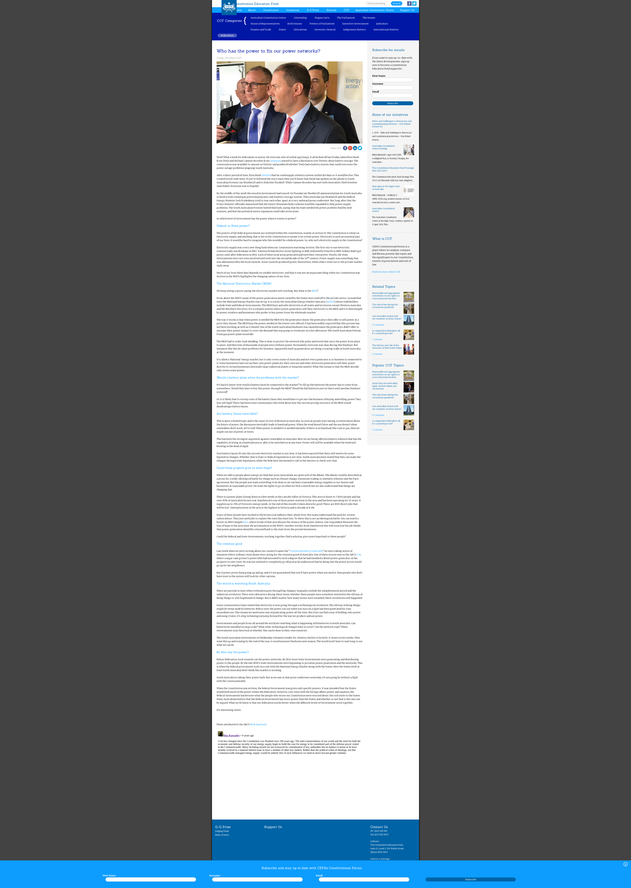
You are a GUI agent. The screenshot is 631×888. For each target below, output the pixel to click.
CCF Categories (229, 21)
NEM (314, 290)
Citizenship (300, 17)
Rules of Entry (222, 835)
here (245, 522)
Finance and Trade (261, 29)
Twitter (414, 3)
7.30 (359, 554)
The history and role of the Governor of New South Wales (387, 346)
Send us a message (380, 859)
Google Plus (350, 148)
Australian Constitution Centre (374, 10)
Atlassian (275, 160)
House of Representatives (265, 23)
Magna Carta (322, 17)
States (282, 29)
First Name (109, 875)
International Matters (386, 29)
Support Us (407, 10)
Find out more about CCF (386, 271)
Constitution (271, 10)
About (252, 10)
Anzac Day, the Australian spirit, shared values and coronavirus (384, 386)
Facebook (409, 3)
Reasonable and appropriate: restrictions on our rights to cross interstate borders (386, 296)
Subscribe (470, 879)
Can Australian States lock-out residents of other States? (387, 317)
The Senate (369, 17)
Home (238, 10)
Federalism (227, 35)
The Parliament (346, 17)
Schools (331, 10)
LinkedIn (355, 148)
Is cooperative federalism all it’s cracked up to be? (386, 332)
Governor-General (325, 29)
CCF (346, 10)
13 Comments (378, 325)
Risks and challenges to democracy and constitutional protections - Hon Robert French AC (392, 124)
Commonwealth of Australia (306, 551)
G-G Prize (313, 10)
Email (319, 875)
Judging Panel (222, 831)
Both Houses (294, 23)
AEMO (330, 301)
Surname (214, 875)
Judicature (382, 23)
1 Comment (377, 339)
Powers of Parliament (322, 23)
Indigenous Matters (354, 29)
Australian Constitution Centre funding (383, 147)
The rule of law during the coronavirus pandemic (385, 306)
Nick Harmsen (258, 724)
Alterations (300, 29)
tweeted (266, 175)
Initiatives (292, 10)
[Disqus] (289, 771)
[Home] (229, 7)
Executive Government (355, 23)
